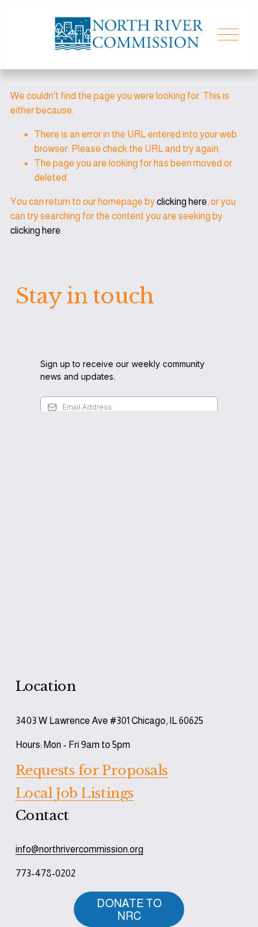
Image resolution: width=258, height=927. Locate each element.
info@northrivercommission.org (79, 849)
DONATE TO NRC (129, 909)
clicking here (182, 201)
